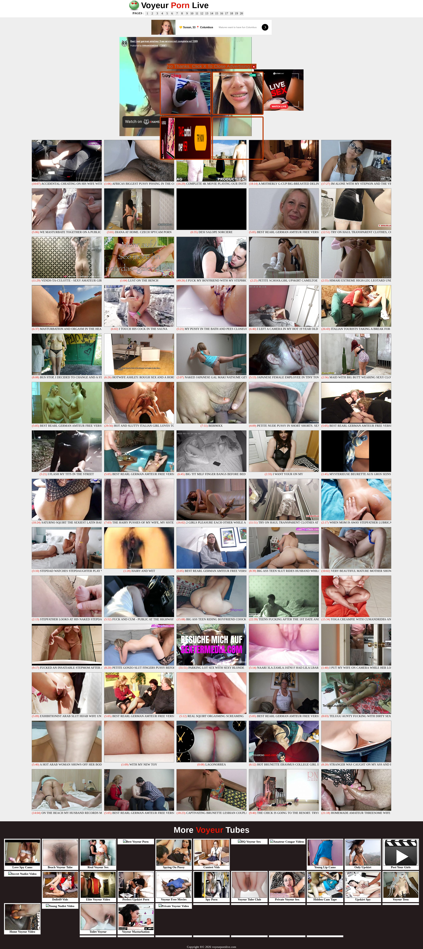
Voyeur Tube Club (249, 899)
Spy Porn (211, 899)
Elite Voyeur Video (98, 899)
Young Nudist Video (61, 906)
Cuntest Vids (211, 867)
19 (236, 13)
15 (216, 13)
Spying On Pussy (174, 867)
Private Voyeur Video (175, 906)
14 (211, 13)
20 (241, 13)
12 (201, 13)
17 (226, 13)
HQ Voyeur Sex (251, 841)
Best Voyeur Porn (137, 841)
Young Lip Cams (325, 867)
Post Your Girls (401, 867)
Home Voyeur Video (22, 931)
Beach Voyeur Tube (60, 867)
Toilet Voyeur (98, 931)
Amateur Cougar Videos (288, 841)
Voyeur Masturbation (136, 931)
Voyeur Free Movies (174, 899)
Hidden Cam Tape (325, 899)
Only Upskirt (362, 867)
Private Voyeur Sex (287, 899)
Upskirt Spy (363, 899)
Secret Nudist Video (24, 873)
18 (231, 13)
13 (206, 13)
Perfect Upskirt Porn (135, 899)
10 (191, 13)
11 (196, 13)
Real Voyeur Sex (98, 867)
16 (221, 13)
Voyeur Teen (401, 899)
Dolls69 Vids (60, 899)
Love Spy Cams (22, 867)
